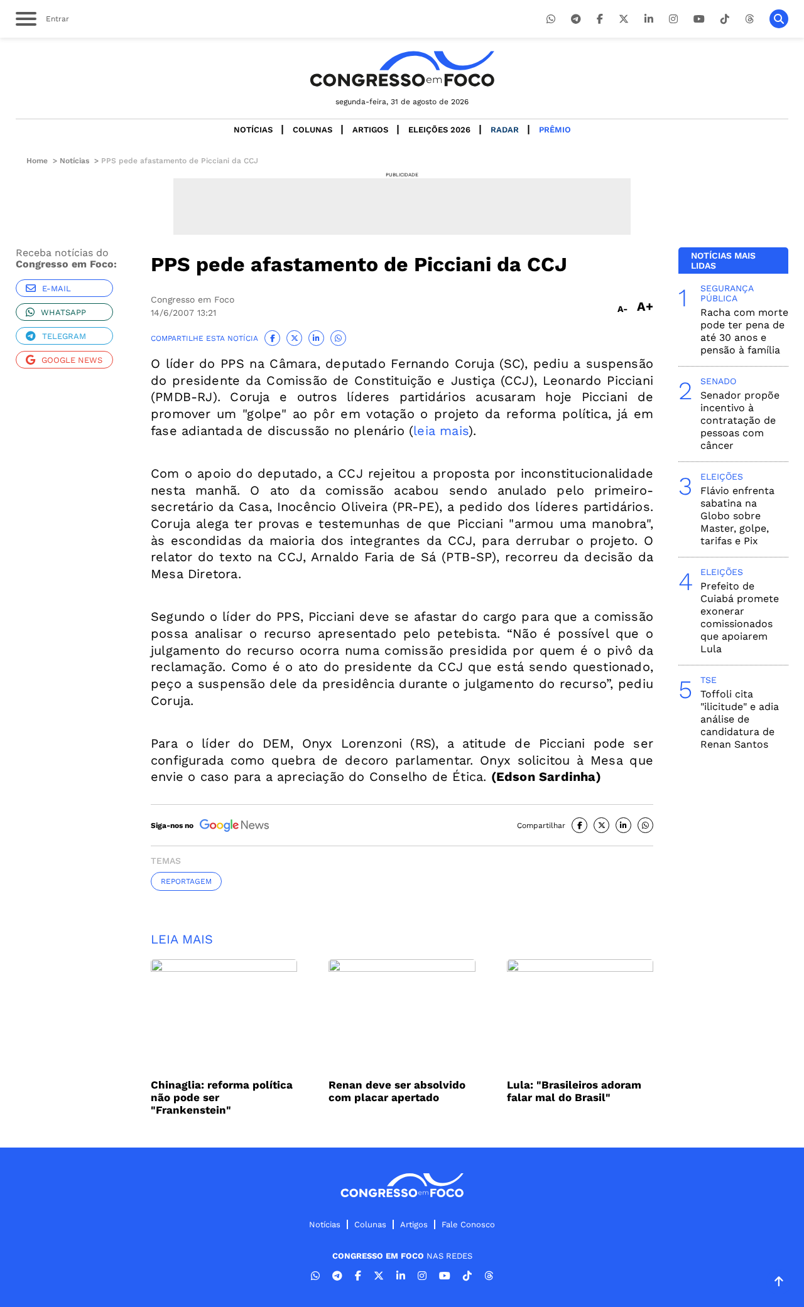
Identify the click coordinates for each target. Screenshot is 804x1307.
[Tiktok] (724, 19)
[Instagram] (673, 19)
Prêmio (555, 129)
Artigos (370, 129)
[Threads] (749, 19)
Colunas (312, 129)
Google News (71, 360)
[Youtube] (699, 19)
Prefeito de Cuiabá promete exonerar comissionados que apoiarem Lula (739, 617)
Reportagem (186, 881)
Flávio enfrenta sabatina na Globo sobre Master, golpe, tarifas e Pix (737, 516)
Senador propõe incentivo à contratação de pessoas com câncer (740, 420)
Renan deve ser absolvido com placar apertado (397, 1091)
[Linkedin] (648, 19)
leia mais (441, 430)
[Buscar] (778, 18)
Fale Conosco (468, 1224)
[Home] (402, 68)
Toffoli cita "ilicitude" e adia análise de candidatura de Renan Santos (739, 719)
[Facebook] (600, 19)
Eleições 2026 (439, 129)
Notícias (253, 129)
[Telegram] (576, 19)
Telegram (64, 336)
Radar (505, 129)
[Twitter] (624, 19)
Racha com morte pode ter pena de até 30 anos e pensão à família (744, 331)
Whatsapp (63, 312)
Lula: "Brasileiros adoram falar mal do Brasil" (574, 1091)
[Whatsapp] (550, 19)
